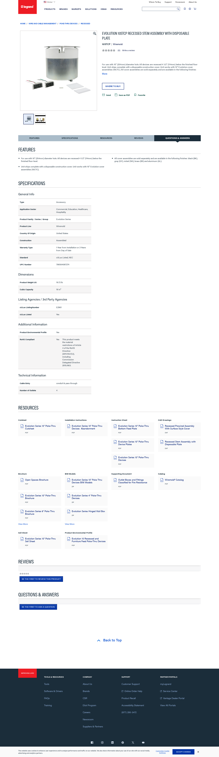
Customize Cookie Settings (162, 752)
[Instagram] (102, 743)
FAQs (47, 698)
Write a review (128, 50)
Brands (86, 691)
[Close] (198, 752)
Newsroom (88, 719)
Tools (46, 683)
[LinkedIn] (112, 743)
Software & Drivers (53, 691)
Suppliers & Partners (93, 726)
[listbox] (58, 71)
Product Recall (129, 698)
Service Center (170, 691)
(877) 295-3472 (129, 712)
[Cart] (195, 9)
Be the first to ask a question (38, 606)
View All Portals (168, 705)
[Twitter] (132, 743)
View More (23, 523)
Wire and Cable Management (42, 23)
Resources (106, 138)
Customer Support (131, 683)
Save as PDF (124, 95)
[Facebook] (92, 743)
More (104, 73)
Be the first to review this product (42, 579)
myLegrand (165, 683)
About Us (87, 683)
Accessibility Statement (133, 705)
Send (108, 95)
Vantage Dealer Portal (173, 698)
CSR (85, 698)
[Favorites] (185, 9)
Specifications (70, 138)
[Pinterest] (122, 743)
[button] (94, 33)
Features (34, 138)
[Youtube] (143, 743)
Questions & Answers (177, 138)
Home (22, 23)
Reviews (138, 138)
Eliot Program (89, 705)
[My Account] (190, 9)
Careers (86, 712)
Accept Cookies (183, 752)
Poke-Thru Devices (69, 23)
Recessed (85, 23)
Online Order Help (133, 691)
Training (48, 705)
